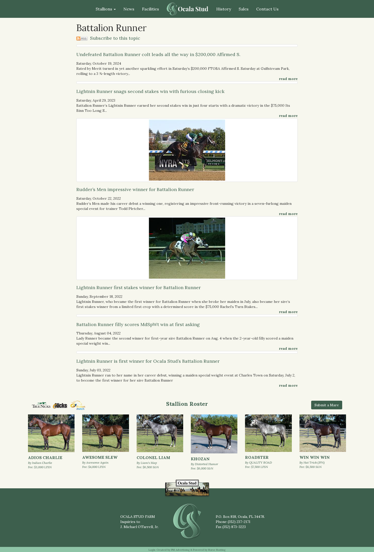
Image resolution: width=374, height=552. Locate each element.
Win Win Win (314, 457)
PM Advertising (180, 549)
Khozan (200, 458)
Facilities (150, 8)
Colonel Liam (153, 457)
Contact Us (267, 8)
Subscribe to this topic (114, 38)
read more (288, 78)
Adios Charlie (45, 457)
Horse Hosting (216, 549)
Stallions (104, 8)
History (223, 8)
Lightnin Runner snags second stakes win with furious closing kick (150, 91)
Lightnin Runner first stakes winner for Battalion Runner (138, 287)
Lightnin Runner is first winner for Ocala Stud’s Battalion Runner (148, 361)
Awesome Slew (100, 457)
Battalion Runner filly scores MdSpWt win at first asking (138, 324)
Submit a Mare (326, 405)
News (128, 8)
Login (152, 549)
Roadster (257, 457)
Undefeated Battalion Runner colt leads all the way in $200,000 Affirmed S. (158, 54)
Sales (244, 8)
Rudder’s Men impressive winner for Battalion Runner (135, 189)
